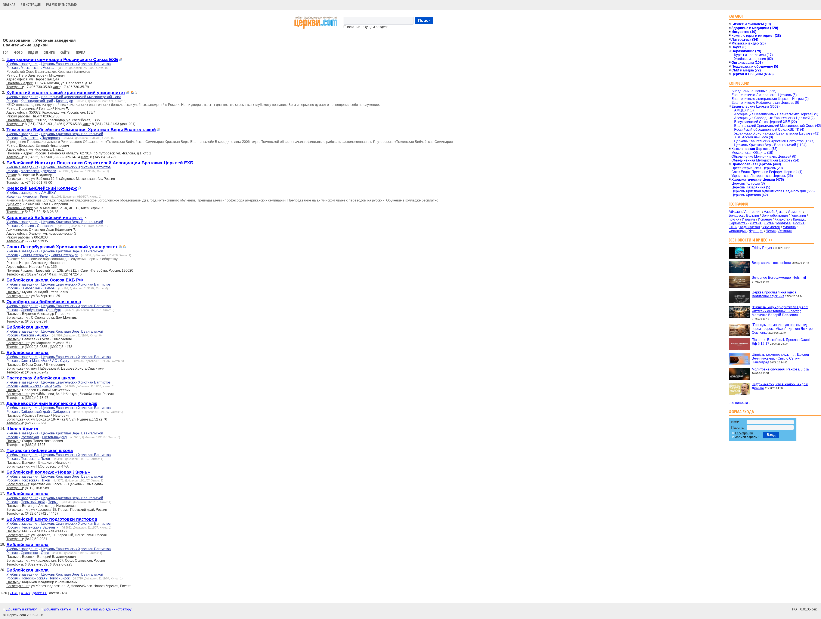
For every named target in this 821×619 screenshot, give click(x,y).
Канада (799, 219)
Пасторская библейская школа (40, 377)
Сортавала (46, 226)
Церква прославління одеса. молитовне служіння (774, 294)
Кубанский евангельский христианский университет (65, 92)
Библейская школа (27, 326)
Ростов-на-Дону (54, 437)
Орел (45, 553)
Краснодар (64, 101)
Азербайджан (775, 211)
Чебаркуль (52, 386)
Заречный (50, 527)
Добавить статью (57, 609)
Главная (9, 4)
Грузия (734, 219)
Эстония (785, 231)
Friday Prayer (762, 248)
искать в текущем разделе (367, 27)
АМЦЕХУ (48, 192)
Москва (48, 68)
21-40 (14, 593)
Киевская (29, 196)
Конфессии (739, 83)
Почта (80, 52)
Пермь (53, 502)
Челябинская (31, 386)
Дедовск (49, 171)
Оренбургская (32, 310)
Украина (12, 196)
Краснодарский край (37, 101)
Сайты (65, 52)
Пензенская (30, 527)
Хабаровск (61, 411)
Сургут (65, 361)
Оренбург (53, 310)
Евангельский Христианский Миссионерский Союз (81, 97)
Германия (798, 215)
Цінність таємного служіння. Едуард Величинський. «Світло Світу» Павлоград (780, 358)
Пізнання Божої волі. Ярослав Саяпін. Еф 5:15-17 (782, 341)
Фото (18, 52)
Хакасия (27, 335)
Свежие (49, 52)
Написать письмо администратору (104, 609)
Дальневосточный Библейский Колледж (51, 403)
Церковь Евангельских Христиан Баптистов (76, 64)
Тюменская (29, 138)
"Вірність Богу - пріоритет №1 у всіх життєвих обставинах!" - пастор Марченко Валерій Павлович (780, 311)
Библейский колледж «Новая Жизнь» (48, 471)
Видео (33, 52)
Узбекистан (771, 227)
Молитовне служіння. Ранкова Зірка (780, 369)
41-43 (25, 593)
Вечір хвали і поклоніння (771, 262)
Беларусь (736, 215)
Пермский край (33, 502)
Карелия (27, 226)
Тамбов (49, 288)
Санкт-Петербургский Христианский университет (62, 246)
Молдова (783, 223)
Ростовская (30, 437)
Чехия (771, 231)
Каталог (736, 16)
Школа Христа (22, 428)
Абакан (43, 335)
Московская (30, 68)
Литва (769, 223)
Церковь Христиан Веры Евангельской (72, 134)
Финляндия (738, 231)
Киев (44, 196)
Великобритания (775, 215)
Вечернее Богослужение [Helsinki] (779, 277)
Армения (795, 211)
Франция (756, 231)
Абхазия (735, 211)
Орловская (29, 553)
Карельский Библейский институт (44, 217)
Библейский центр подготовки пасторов (51, 519)
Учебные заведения (22, 64)
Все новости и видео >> (750, 240)
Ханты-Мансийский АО (39, 361)
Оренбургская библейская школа (43, 301)
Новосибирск (59, 578)
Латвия (756, 223)
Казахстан (782, 219)
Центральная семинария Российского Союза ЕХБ (62, 59)
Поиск (424, 20)
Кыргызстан (738, 223)
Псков (45, 459)
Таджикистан (749, 227)
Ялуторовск (50, 138)
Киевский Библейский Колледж (41, 188)
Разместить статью (61, 4)
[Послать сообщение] (121, 60)
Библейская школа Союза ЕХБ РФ (44, 279)
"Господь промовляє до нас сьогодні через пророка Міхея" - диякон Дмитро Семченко (782, 328)
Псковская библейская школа (39, 450)
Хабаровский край (35, 411)
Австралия (752, 211)
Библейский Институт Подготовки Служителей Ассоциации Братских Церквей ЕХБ (99, 162)
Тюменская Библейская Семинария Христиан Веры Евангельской (81, 129)
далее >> (39, 593)
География (738, 204)
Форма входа (741, 412)
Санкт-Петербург (34, 255)
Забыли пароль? (747, 436)
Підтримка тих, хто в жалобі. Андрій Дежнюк (780, 386)
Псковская (29, 459)
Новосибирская (33, 578)
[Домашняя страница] (132, 93)
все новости (738, 402)
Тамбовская (30, 288)
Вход (771, 435)
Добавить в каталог (21, 609)
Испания (765, 219)
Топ (6, 52)
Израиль (748, 219)
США (733, 227)
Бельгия (752, 215)
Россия (12, 68)
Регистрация (31, 4)
